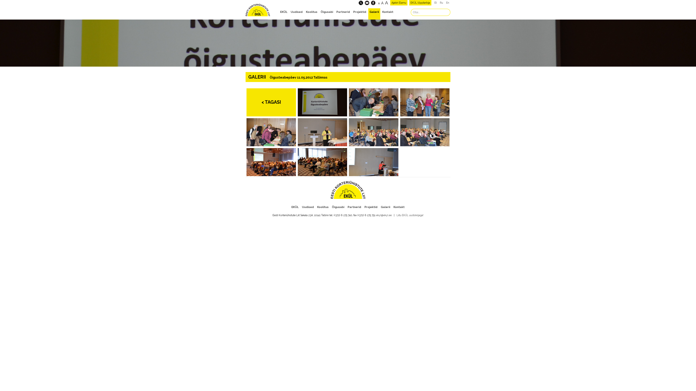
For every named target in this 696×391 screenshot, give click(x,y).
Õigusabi (327, 12)
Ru (441, 2)
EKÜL (283, 12)
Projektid (359, 12)
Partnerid (343, 12)
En (447, 2)
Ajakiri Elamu (399, 2)
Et (435, 2)
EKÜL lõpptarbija (420, 2)
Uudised (297, 12)
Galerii (374, 12)
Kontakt (387, 12)
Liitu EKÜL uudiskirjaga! (410, 215)
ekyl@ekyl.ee (384, 215)
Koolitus (311, 12)
